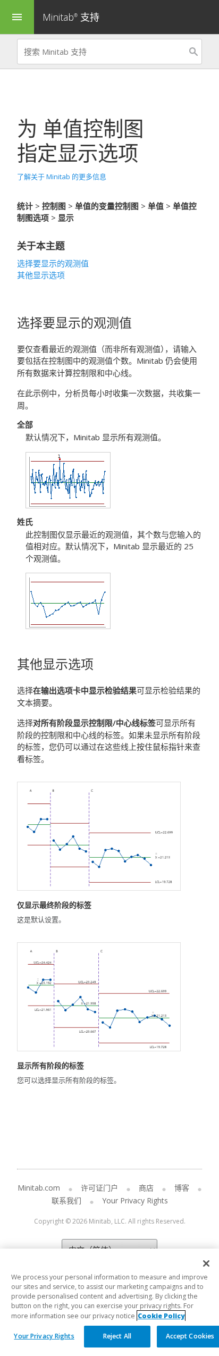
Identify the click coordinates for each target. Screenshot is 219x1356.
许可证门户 (99, 1188)
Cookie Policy (161, 1315)
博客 (181, 1188)
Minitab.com (39, 1188)
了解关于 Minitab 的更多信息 (61, 176)
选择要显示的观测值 (53, 263)
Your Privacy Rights (44, 1336)
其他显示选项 (41, 275)
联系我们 (66, 1200)
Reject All (117, 1336)
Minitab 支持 (71, 17)
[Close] (206, 1263)
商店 (146, 1188)
